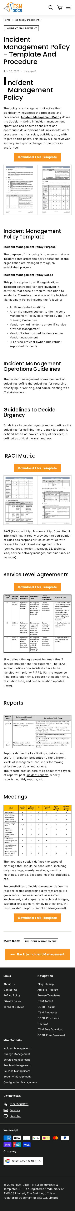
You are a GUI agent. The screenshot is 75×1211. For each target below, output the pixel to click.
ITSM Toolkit (45, 1001)
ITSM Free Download (50, 1029)
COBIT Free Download (51, 1035)
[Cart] (60, 7)
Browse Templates (49, 995)
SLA (6, 659)
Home (7, 19)
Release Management (17, 1070)
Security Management (17, 1076)
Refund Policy (12, 995)
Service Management (17, 1059)
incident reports (38, 775)
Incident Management (27, 19)
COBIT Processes (48, 1018)
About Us (9, 984)
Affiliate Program (48, 989)
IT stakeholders (14, 392)
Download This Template (37, 157)
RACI (7, 531)
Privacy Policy (12, 1001)
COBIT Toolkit (46, 1006)
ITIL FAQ (43, 1023)
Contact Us (10, 989)
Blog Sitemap (46, 984)
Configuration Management (20, 1082)
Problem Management (17, 1065)
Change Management (17, 1054)
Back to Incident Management (40, 954)
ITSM (67, 315)
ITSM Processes (48, 1012)
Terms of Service (14, 1006)
